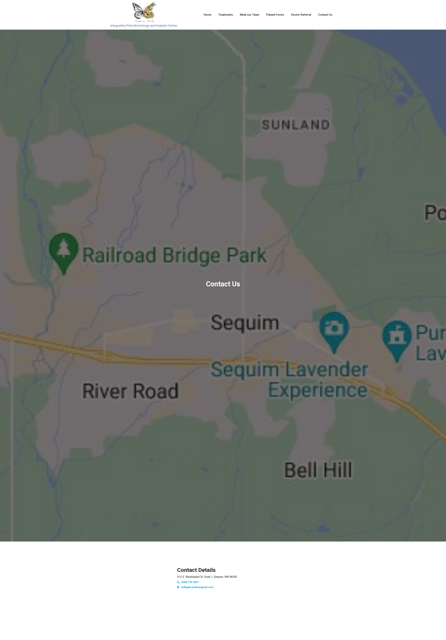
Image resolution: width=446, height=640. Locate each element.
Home (207, 14)
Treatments (225, 14)
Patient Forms (275, 14)
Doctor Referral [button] (301, 14)
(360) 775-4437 (190, 582)
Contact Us (325, 14)
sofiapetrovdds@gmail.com (197, 587)
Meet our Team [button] (249, 14)
